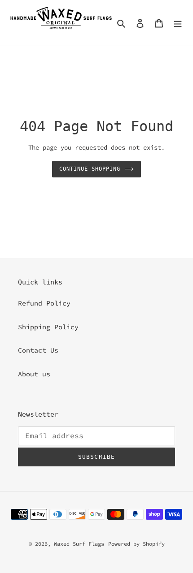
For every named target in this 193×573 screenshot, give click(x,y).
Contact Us (38, 350)
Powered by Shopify (136, 543)
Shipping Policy (48, 327)
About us (34, 374)
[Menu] (177, 23)
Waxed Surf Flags (79, 543)
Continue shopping (89, 169)
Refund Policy (44, 303)
